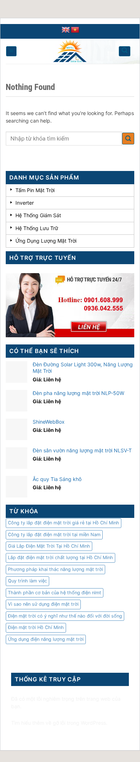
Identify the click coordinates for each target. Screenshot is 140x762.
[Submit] (128, 138)
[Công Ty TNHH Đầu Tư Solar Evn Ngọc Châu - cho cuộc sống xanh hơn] (70, 51)
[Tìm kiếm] (124, 51)
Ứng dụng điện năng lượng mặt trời (46, 639)
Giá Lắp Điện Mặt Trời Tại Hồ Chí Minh (49, 546)
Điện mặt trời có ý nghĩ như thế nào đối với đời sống (65, 616)
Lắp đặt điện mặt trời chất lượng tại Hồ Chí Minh (60, 557)
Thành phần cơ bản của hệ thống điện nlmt (54, 592)
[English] (65, 30)
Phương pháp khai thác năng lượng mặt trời (55, 569)
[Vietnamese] (75, 30)
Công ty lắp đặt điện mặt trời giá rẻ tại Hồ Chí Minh (63, 522)
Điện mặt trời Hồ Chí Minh (36, 627)
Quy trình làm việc (27, 581)
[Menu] (11, 51)
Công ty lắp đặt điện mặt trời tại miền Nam (54, 534)
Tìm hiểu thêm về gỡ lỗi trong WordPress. (59, 723)
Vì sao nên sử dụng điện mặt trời (43, 604)
